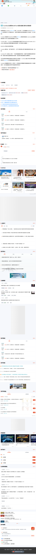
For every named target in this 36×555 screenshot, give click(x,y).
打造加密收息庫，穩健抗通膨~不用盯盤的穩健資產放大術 (14, 124)
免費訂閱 (32, 535)
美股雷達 (5, 22)
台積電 (4, 460)
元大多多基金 (3, 407)
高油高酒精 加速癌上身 (30, 177)
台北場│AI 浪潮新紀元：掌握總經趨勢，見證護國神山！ (15, 120)
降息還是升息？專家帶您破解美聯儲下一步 (10, 67)
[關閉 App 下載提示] (0, 1)
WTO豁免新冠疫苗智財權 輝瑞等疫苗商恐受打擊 (9, 104)
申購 (34, 400)
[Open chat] (33, 5)
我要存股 (33, 90)
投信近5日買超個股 (4, 189)
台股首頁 (29, 90)
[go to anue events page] (31, 3)
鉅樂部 (15, 549)
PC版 (5, 549)
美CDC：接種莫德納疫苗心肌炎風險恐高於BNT (9, 102)
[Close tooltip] (33, 8)
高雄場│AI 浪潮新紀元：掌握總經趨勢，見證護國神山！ (15, 129)
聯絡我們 (30, 549)
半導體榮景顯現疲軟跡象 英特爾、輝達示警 (9, 162)
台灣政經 (6, 290)
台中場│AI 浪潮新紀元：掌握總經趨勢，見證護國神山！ (15, 115)
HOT (5, 115)
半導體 (4, 462)
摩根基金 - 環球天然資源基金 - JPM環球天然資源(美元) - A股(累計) (12, 399)
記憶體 (4, 457)
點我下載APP (12, 69)
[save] (27, 6)
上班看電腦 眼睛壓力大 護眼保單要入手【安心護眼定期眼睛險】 (17, 178)
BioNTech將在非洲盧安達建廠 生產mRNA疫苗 (9, 100)
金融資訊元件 (26, 549)
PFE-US (19, 37)
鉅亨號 (12, 549)
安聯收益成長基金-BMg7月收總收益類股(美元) (8, 403)
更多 (34, 396)
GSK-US (6, 60)
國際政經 (6, 283)
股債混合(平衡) (6, 405)
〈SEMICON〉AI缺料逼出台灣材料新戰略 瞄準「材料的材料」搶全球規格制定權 (30, 190)
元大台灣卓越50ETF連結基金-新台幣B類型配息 (8, 411)
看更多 (34, 251)
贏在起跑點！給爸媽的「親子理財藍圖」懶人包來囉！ (9, 88)
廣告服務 (21, 549)
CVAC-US (12, 30)
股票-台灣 (5, 409)
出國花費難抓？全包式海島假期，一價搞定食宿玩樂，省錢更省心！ (17, 190)
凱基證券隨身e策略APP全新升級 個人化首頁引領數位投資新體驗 (5, 178)
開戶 (34, 404)
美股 (2, 22)
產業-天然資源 (6, 400)
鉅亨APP (8, 549)
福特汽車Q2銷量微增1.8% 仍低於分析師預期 (9, 158)
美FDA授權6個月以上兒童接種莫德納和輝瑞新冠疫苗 (10, 105)
